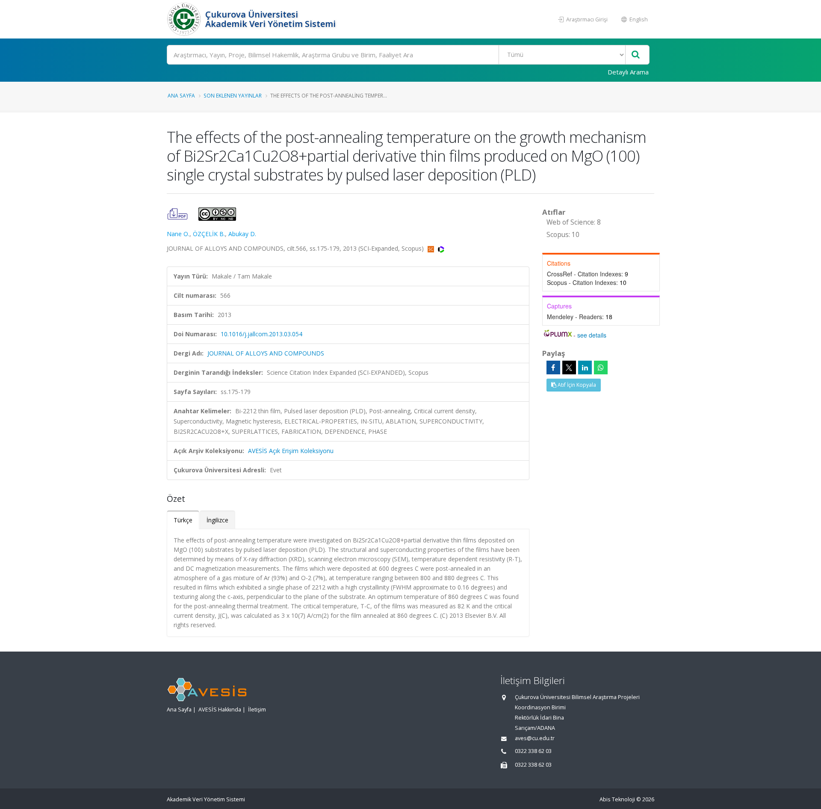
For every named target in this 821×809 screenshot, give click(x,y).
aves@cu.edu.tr (535, 738)
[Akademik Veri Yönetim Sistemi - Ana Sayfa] (185, 19)
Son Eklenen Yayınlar (233, 95)
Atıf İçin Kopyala (576, 384)
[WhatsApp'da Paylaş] (601, 367)
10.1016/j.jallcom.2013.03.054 (261, 334)
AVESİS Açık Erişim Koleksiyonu (291, 451)
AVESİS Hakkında (219, 709)
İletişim (257, 709)
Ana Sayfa (181, 95)
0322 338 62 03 (533, 751)
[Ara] (635, 55)
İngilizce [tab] (217, 520)
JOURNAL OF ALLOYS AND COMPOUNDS (265, 353)
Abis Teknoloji (617, 799)
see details (591, 335)
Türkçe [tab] (183, 520)
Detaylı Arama (628, 72)
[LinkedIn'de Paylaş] (585, 367)
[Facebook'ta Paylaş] (553, 367)
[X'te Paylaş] (569, 367)
